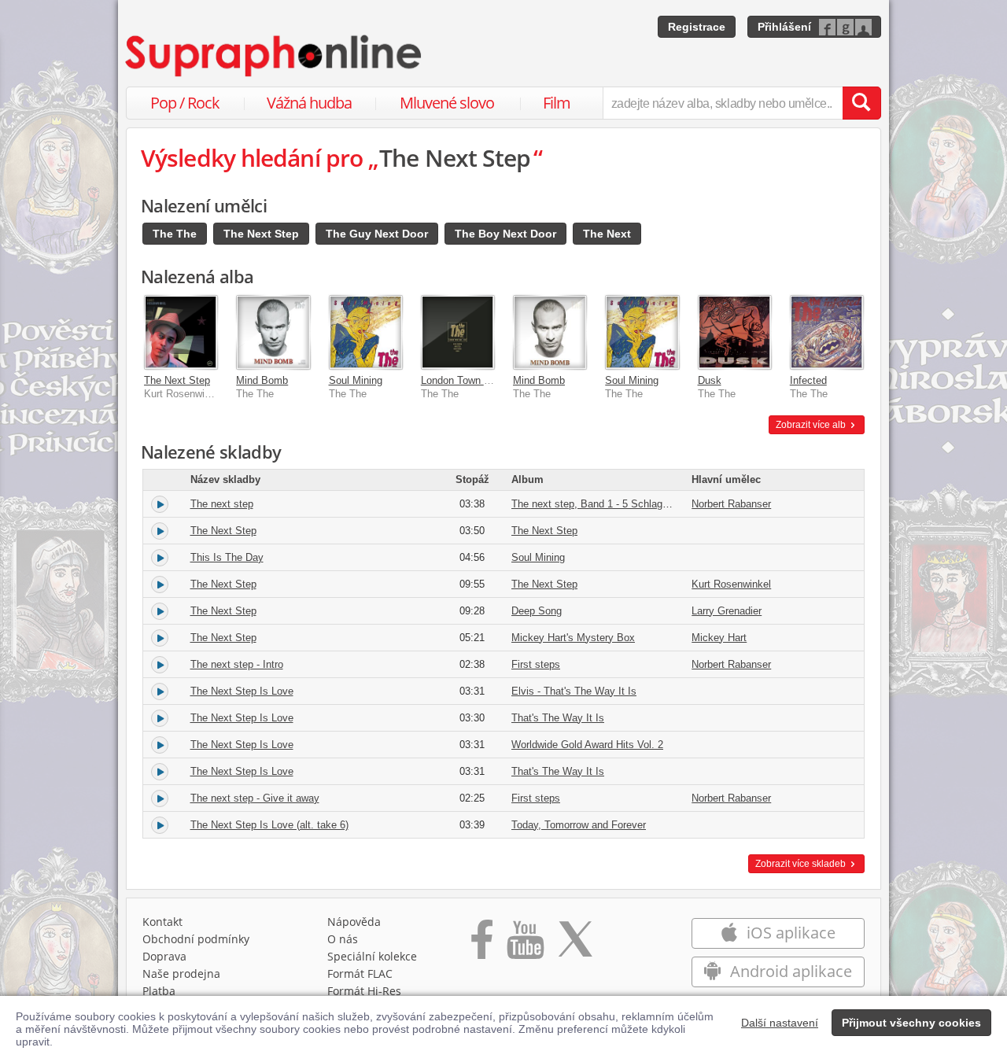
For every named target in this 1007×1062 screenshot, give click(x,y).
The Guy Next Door (377, 233)
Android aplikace (789, 971)
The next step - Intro (236, 664)
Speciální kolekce (372, 956)
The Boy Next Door (505, 233)
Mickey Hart (719, 637)
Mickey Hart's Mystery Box (573, 637)
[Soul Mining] (365, 331)
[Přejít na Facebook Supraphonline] (482, 945)
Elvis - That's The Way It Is (573, 691)
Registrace (696, 26)
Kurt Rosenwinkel (731, 584)
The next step (221, 504)
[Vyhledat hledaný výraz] (861, 103)
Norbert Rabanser (731, 504)
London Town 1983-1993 (476, 380)
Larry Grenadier (727, 611)
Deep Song (536, 611)
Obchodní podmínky (195, 938)
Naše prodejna (181, 973)
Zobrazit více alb (812, 424)
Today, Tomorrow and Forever (578, 825)
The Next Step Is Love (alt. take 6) (269, 825)
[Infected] (826, 331)
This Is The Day (227, 557)
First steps (535, 664)
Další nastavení (779, 1022)
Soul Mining (355, 380)
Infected (808, 380)
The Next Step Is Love (241, 691)
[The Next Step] (180, 331)
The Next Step (261, 233)
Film (556, 102)
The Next (607, 233)
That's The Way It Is (557, 718)
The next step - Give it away (254, 798)
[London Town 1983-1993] (457, 331)
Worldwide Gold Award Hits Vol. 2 (587, 744)
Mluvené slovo (447, 102)
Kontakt (162, 921)
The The (175, 233)
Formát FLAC (360, 973)
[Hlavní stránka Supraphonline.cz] (274, 56)
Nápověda (354, 921)
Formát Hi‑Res (364, 990)
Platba (158, 990)
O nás (342, 938)
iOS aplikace (789, 932)
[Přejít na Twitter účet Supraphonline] (575, 945)
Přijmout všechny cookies (911, 1022)
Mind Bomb (262, 380)
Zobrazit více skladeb (801, 863)
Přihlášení (784, 26)
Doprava (164, 956)
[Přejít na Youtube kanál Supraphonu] (524, 945)
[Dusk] (734, 331)
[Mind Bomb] (272, 331)
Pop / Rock (184, 102)
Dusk (709, 380)
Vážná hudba (309, 102)
